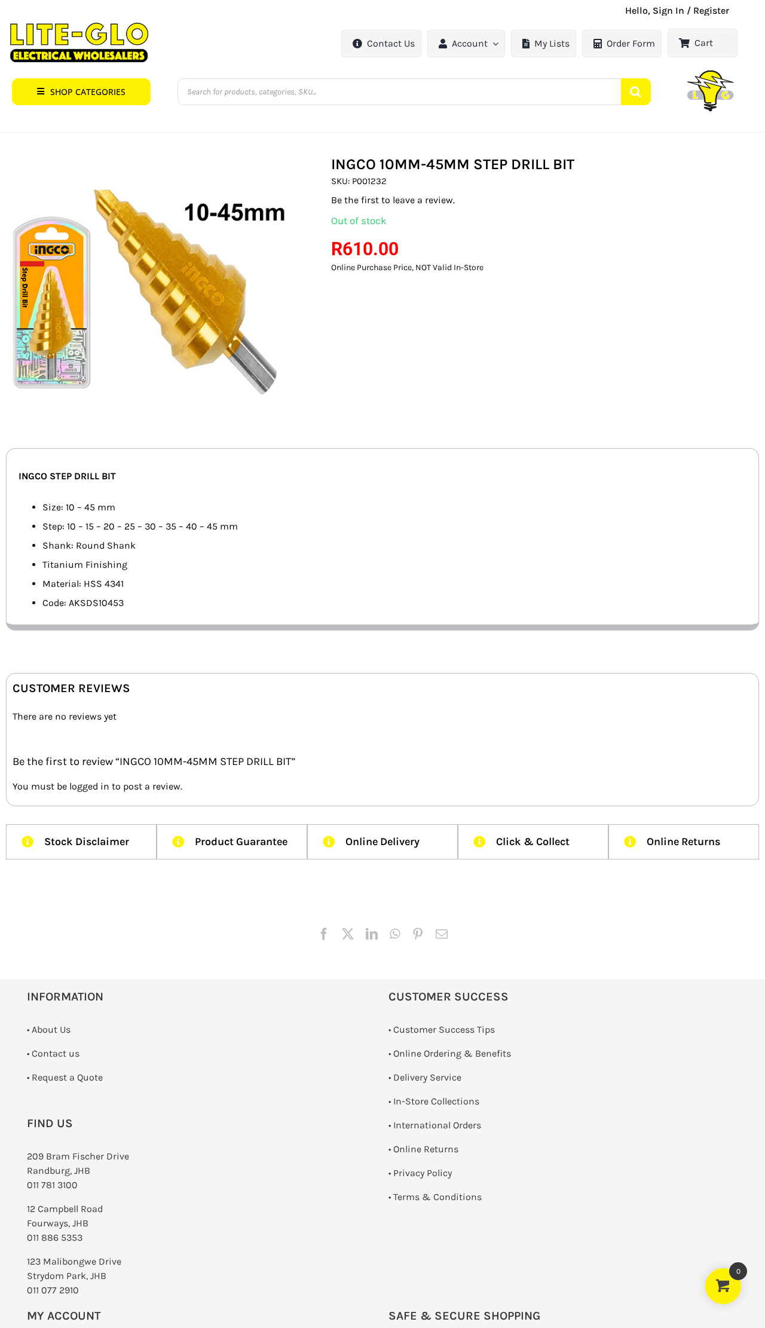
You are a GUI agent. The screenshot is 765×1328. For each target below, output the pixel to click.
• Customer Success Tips (441, 1029)
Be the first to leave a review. (393, 200)
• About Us (49, 1029)
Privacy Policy (422, 1173)
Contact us (55, 1053)
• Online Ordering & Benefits (449, 1053)
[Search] (636, 91)
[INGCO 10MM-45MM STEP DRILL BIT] (150, 283)
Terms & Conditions (437, 1196)
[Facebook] (324, 934)
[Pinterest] (418, 934)
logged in (89, 786)
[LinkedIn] (372, 934)
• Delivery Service (424, 1077)
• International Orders (434, 1125)
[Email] (442, 934)
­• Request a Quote (65, 1077)
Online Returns (425, 1149)
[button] (81, 91)
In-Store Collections (436, 1101)
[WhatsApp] (395, 934)
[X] (348, 934)
